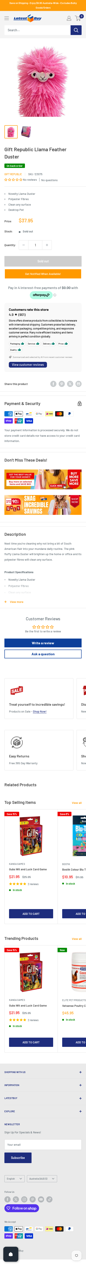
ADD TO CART (31, 913)
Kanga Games (17, 863)
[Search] (76, 30)
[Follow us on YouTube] (41, 1199)
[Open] (10, 1254)
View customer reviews (28, 364)
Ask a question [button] (43, 654)
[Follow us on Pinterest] (33, 1199)
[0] (78, 18)
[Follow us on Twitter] (16, 1199)
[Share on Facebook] (53, 384)
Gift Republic (13, 174)
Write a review (43, 643)
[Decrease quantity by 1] (23, 245)
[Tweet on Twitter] (70, 384)
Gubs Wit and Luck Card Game (28, 869)
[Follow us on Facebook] (7, 1199)
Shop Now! (40, 711)
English (11, 1178)
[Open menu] (6, 18)
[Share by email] (78, 384)
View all (77, 803)
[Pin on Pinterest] (62, 384)
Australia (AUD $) (38, 1178)
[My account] (69, 18)
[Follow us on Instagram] (24, 1199)
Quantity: (10, 245)
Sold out (43, 261)
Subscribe (18, 1158)
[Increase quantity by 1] (47, 245)
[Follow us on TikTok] (49, 1199)
